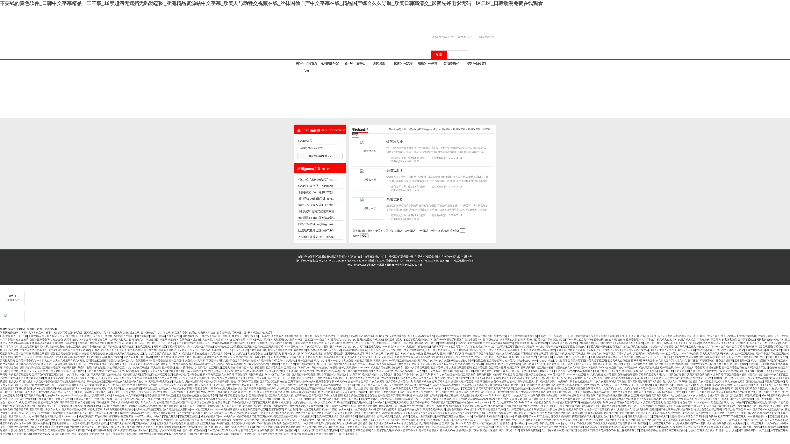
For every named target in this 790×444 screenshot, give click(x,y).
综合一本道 (406, 392)
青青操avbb (222, 339)
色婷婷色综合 (114, 374)
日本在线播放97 (335, 364)
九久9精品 (107, 364)
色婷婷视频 (610, 374)
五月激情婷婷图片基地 (652, 406)
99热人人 (728, 353)
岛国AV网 (238, 420)
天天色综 (156, 367)
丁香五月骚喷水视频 (735, 374)
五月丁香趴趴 (781, 336)
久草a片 (191, 433)
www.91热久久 (227, 416)
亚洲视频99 (22, 406)
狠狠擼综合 (424, 346)
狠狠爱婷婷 (300, 350)
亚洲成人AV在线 (449, 430)
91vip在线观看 (639, 423)
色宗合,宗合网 (223, 402)
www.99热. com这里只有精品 (676, 427)
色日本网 (188, 430)
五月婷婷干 (396, 343)
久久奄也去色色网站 (349, 413)
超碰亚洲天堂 (194, 423)
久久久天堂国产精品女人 (158, 353)
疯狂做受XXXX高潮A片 (645, 353)
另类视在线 (213, 357)
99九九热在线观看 (735, 381)
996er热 (603, 367)
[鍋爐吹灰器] (368, 180)
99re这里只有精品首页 (381, 409)
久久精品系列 (289, 420)
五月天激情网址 (60, 423)
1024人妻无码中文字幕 (187, 420)
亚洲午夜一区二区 (564, 430)
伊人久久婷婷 (309, 427)
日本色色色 (118, 395)
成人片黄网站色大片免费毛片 (191, 367)
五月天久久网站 (244, 378)
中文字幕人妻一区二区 (680, 388)
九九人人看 (731, 430)
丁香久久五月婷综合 (628, 402)
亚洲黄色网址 (293, 427)
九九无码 (509, 399)
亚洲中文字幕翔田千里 (410, 420)
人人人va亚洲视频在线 (746, 385)
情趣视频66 (308, 433)
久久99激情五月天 (401, 388)
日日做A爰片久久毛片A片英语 (363, 378)
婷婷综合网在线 (49, 402)
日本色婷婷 (193, 392)
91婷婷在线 (742, 343)
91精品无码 (737, 388)
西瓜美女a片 (203, 371)
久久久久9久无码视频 (138, 367)
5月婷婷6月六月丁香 (773, 392)
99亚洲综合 (448, 357)
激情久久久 (121, 364)
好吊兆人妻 (465, 430)
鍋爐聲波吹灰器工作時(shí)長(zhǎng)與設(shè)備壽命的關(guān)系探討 (317, 185)
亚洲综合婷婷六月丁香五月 (641, 339)
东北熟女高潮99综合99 (548, 346)
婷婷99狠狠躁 (482, 381)
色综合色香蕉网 (763, 399)
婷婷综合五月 (586, 343)
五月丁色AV (38, 374)
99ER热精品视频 (688, 381)
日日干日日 (568, 336)
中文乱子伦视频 (255, 367)
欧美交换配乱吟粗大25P (647, 399)
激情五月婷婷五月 (250, 346)
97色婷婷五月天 (209, 416)
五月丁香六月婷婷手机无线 (522, 336)
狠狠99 (222, 395)
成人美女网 (183, 413)
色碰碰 (773, 367)
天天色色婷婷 (252, 420)
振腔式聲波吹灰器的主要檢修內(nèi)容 (317, 205)
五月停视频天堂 (512, 406)
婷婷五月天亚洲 (363, 360)
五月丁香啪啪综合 (122, 413)
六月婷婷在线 (237, 343)
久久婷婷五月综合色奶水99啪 (93, 343)
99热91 (287, 343)
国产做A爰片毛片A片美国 (409, 406)
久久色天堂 (127, 420)
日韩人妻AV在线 (202, 385)
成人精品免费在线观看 (636, 350)
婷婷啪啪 (241, 357)
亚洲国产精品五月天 (53, 336)
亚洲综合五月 (643, 413)
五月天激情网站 (495, 360)
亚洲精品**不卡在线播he (55, 406)
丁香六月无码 (170, 416)
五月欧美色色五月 (353, 395)
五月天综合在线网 (565, 371)
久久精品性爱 (278, 357)
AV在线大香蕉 (388, 378)
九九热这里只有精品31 (470, 364)
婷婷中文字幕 (303, 413)
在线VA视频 (416, 353)
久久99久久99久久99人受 (367, 420)
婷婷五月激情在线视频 (280, 350)
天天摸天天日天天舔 (222, 371)
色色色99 (728, 378)
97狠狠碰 (683, 364)
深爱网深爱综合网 (334, 353)
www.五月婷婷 (723, 346)
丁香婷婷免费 (7, 406)
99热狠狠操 (152, 339)
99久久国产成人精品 (684, 339)
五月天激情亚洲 (170, 406)
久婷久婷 (784, 402)
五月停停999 (251, 388)
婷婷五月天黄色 (594, 420)
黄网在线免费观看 (530, 430)
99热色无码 (340, 392)
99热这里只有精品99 (64, 343)
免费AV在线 (301, 395)
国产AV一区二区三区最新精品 (284, 378)
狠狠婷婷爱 (200, 430)
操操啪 (129, 371)
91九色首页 (41, 427)
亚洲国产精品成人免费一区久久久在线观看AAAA (125, 360)
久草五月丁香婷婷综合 (376, 343)
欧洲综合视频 (331, 371)
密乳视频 (28, 381)
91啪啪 (717, 378)
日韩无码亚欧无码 (270, 420)
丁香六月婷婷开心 (598, 346)
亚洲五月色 (68, 371)
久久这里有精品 (209, 420)
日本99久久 (378, 402)
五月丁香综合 (444, 399)
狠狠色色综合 (188, 427)
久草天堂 (561, 350)
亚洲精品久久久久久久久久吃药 (224, 406)
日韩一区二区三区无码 (163, 343)
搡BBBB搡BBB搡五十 (643, 360)
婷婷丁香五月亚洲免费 (448, 416)
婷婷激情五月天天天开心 (83, 427)
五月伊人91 (15, 381)
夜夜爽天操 (724, 371)
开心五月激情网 (724, 360)
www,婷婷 (532, 423)
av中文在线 (500, 336)
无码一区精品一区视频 (485, 430)
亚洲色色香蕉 (364, 339)
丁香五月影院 (584, 423)
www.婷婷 (687, 406)
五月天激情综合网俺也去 (273, 381)
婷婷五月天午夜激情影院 (551, 339)
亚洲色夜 (491, 392)
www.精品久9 (85, 388)
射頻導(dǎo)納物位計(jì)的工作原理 (317, 198)
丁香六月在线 (624, 353)
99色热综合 (688, 413)
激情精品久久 (600, 364)
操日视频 (694, 343)
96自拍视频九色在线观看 (470, 385)
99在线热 (30, 392)
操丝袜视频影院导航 (628, 430)
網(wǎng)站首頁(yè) (443, 37)
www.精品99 (389, 346)
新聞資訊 (379, 63)
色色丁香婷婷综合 (314, 388)
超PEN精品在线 (589, 406)
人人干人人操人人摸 (120, 339)
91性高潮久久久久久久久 (342, 339)
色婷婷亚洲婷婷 (750, 357)
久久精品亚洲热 (86, 402)
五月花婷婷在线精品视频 (707, 427)
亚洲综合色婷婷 (408, 360)
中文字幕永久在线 (115, 371)
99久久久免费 (441, 360)
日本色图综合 (304, 360)
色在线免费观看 (265, 430)
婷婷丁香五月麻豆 (710, 336)
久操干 (600, 395)
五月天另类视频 (773, 420)
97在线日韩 (101, 416)
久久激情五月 (392, 353)
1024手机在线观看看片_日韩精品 (504, 413)
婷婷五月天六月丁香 (147, 427)
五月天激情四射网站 (327, 430)
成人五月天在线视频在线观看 (387, 367)
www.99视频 (391, 360)
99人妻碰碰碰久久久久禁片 (628, 343)
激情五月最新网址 (483, 336)
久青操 (673, 416)
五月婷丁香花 (271, 385)
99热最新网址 (131, 402)
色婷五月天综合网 (330, 420)
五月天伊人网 (287, 364)
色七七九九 (308, 378)
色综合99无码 (384, 416)
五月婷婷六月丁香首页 (236, 385)
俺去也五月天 (73, 346)
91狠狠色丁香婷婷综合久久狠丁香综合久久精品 (332, 399)
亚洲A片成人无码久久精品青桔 (289, 402)
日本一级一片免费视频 (88, 364)
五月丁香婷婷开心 (420, 402)
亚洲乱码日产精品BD (451, 353)
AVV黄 (319, 371)
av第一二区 (481, 357)
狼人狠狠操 (699, 420)
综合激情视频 (640, 364)
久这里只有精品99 (612, 350)
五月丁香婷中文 (761, 409)
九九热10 (49, 395)
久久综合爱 (130, 433)
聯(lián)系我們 (486, 37)
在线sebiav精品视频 (20, 343)
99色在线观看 (433, 371)
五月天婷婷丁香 (576, 360)
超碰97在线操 (712, 357)
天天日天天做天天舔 (107, 378)
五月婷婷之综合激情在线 (19, 427)
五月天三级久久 (662, 357)
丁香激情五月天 (647, 374)
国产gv (176, 353)
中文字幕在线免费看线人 (34, 350)
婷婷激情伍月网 (131, 374)
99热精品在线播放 (317, 350)
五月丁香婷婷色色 (459, 402)
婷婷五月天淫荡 (576, 350)
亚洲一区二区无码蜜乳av (438, 427)
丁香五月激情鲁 (55, 374)
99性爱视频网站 (506, 392)
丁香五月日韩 (665, 371)
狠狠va (340, 427)
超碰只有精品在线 (23, 385)
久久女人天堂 (519, 395)
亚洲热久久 (777, 409)
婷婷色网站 (100, 388)
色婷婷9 (280, 371)
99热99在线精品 (357, 392)
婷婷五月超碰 (23, 353)
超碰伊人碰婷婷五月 (462, 381)
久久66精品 (771, 423)
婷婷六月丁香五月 (353, 343)
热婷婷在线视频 (565, 385)
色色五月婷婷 (287, 385)
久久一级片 (566, 364)
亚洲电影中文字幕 (355, 364)
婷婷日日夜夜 (69, 367)
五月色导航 (371, 395)
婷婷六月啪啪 (517, 381)
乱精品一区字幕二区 (265, 406)
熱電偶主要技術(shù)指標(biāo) (317, 236)
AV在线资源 (182, 339)
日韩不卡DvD (451, 420)
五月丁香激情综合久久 (574, 346)
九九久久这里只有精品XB (67, 360)
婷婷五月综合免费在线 (734, 367)
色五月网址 (215, 367)
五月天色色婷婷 (333, 343)
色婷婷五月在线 (163, 374)
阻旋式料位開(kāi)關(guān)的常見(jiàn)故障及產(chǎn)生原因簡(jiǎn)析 (317, 224)
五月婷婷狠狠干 (702, 388)
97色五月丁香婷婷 (240, 360)
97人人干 (30, 357)
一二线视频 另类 (306, 416)
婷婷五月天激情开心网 (328, 433)
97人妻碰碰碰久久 (614, 336)
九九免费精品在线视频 (635, 346)
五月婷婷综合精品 (26, 360)
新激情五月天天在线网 (81, 385)
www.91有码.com (435, 388)
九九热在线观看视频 (460, 367)
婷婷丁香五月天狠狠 (248, 416)
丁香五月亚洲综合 (189, 416)
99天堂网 (59, 378)
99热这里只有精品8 (264, 371)
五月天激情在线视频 (188, 395)
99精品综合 (462, 392)
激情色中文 (710, 371)
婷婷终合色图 (194, 374)
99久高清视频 (659, 413)
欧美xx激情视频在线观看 (369, 371)
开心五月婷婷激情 (561, 416)
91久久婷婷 (718, 413)
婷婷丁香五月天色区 (767, 353)
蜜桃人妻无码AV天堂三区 (245, 381)
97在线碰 (552, 395)
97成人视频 (262, 339)
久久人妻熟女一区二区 (77, 374)
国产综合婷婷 (248, 430)
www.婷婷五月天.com (559, 374)
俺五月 (566, 427)
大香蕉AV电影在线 (619, 427)
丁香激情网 (241, 374)
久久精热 (285, 374)
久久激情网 (560, 360)
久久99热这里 (530, 378)
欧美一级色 (179, 374)
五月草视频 (681, 346)
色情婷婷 (532, 385)
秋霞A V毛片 (84, 367)
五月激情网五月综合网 (227, 392)
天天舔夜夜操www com (442, 385)
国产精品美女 (773, 350)
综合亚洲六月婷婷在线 (243, 423)
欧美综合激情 (97, 353)
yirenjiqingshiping (566, 423)
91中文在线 (313, 420)
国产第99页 (224, 336)
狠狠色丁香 (713, 350)
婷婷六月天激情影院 (162, 420)
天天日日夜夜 (297, 399)
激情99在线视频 (642, 392)
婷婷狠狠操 (225, 420)
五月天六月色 (130, 392)
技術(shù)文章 (403, 63)
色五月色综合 (203, 350)
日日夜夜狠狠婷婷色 (767, 339)
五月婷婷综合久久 (115, 381)
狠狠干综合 (113, 420)
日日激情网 (17, 392)
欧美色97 (765, 385)
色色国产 (614, 367)
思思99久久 (132, 381)
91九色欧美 (703, 339)
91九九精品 (142, 336)
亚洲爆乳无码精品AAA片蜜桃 (144, 406)
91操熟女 (342, 336)
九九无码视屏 (173, 336)
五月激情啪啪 (256, 395)
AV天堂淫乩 (276, 339)
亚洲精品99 (72, 378)
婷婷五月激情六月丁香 (425, 392)
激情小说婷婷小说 (475, 339)
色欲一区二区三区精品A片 (601, 409)
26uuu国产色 (272, 374)
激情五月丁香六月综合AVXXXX (178, 364)
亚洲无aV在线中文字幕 (701, 346)
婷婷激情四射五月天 (504, 374)
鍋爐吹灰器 (305, 140)
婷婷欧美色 (58, 346)
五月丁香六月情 (292, 433)
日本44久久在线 (374, 353)
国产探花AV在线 (448, 364)
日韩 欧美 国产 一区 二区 (13, 336)
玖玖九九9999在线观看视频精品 (354, 423)
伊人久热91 (47, 364)
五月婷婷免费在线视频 (270, 433)
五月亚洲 (774, 416)
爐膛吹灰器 (394, 141)
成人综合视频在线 (223, 433)
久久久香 (312, 402)
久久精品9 (547, 430)
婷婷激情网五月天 (117, 406)
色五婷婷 (301, 385)
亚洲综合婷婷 (521, 388)
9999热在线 (609, 402)
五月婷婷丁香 (544, 357)
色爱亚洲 (480, 360)
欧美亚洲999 (522, 343)
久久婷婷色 (290, 360)
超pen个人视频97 (407, 346)
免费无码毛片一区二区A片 (137, 357)
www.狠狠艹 (203, 364)
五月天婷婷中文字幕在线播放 (467, 346)
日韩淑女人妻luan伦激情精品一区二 (619, 406)
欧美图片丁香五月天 (20, 374)
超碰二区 (532, 339)
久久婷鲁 (251, 343)
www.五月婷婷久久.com (673, 353)
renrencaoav (362, 367)
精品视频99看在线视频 (194, 353)
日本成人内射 (78, 395)
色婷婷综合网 (477, 392)
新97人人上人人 (582, 364)
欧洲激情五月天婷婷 (494, 409)
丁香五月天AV (263, 402)
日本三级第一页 (140, 343)
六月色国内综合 (234, 388)
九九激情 (248, 406)
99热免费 (460, 343)
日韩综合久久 (594, 353)
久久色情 (447, 374)
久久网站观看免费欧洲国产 (530, 392)
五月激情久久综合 (164, 409)
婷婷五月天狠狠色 (214, 413)
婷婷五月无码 (176, 360)
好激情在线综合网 (747, 336)
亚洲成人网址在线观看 (552, 409)
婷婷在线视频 (43, 357)
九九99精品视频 (511, 353)
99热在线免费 (250, 336)
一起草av (264, 336)
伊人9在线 (699, 406)
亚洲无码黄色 (575, 378)
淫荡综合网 (147, 374)
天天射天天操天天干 (711, 353)
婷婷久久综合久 (657, 388)
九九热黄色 (196, 413)
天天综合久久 (453, 388)
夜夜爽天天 (274, 353)
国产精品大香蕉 (568, 343)
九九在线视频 (307, 371)
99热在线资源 (494, 416)
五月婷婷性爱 (480, 367)
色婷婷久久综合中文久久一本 (521, 360)
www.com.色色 (141, 413)
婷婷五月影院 (547, 381)
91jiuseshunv (69, 416)
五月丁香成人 (295, 381)
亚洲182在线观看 (498, 357)
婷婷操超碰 (737, 371)
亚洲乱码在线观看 (355, 353)
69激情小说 (304, 367)
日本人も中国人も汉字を (663, 350)
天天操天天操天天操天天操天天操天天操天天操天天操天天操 (436, 413)
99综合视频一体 (672, 367)
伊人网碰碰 (521, 399)
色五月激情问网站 (576, 409)
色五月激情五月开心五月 (253, 409)
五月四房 (425, 374)
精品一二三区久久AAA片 (335, 409)
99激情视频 (223, 423)
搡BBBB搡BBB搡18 (278, 399)
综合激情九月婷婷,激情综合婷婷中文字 (194, 381)
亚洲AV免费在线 (699, 364)
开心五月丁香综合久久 (406, 374)
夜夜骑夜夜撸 (484, 374)
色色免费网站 (182, 409)
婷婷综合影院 (160, 360)
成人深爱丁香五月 (445, 378)
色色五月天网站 (95, 371)
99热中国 (218, 385)
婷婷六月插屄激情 (368, 406)
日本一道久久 (335, 360)
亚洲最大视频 (769, 364)
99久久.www (63, 395)
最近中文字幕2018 (370, 399)
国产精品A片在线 (234, 413)
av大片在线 (739, 423)
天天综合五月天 (562, 357)
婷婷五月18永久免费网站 (76, 350)
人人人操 (739, 378)
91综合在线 (456, 360)
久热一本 (508, 416)
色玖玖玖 (346, 420)
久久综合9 (350, 357)
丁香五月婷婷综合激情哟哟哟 (761, 402)
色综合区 (468, 371)
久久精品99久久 (313, 346)
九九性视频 (336, 395)
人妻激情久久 (515, 350)
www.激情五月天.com (203, 409)
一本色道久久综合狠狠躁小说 (128, 399)
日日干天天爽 (378, 357)
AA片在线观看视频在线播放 (119, 409)
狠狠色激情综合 (546, 385)
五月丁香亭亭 (275, 409)
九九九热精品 (135, 350)
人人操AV (298, 353)
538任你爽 (693, 353)
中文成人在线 (389, 399)
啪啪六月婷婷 (640, 388)
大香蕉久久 (702, 395)
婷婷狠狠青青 (164, 402)
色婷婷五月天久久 (292, 423)
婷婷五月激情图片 (429, 430)
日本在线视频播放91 (581, 381)
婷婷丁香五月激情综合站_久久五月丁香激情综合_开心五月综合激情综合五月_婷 (441, 350)
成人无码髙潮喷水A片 (99, 395)
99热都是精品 (159, 433)
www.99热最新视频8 (227, 409)
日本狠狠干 (490, 364)
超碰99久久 (643, 378)
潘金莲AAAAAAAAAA (28, 364)
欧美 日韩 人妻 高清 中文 (522, 357)
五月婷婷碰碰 (633, 420)
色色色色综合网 (208, 395)
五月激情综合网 (348, 416)
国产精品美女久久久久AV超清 (566, 367)
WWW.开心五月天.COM (579, 339)
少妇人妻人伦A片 (730, 357)
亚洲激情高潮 (474, 343)
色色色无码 (686, 402)
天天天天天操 (34, 371)
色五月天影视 (240, 350)
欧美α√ (405, 353)
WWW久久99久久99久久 (148, 416)
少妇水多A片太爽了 (124, 336)
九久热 (102, 420)
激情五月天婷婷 (534, 420)
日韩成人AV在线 (341, 381)
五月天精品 (448, 423)
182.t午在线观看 (341, 402)
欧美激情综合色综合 (46, 385)
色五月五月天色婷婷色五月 (171, 423)
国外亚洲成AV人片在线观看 (274, 388)
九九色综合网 (495, 406)
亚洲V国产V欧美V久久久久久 (340, 346)
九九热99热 (55, 350)
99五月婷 (690, 392)
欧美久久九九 (53, 409)
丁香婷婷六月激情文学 (336, 374)
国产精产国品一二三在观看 (475, 420)
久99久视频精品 (584, 392)
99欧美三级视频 (314, 374)
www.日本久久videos (732, 350)
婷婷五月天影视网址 (397, 402)
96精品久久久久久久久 (675, 343)
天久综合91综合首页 (693, 367)
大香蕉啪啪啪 (16, 420)
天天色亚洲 (345, 430)
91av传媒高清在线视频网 (648, 367)
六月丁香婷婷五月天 (652, 402)
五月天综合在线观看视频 (224, 364)
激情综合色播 (618, 416)
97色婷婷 (679, 392)
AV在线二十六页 (473, 409)
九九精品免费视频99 (692, 378)
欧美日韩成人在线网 (425, 381)
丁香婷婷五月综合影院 (269, 343)
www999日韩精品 (392, 413)
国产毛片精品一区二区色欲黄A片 (633, 385)
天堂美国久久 (624, 409)
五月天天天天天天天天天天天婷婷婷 (541, 427)
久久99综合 (626, 367)
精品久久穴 (204, 427)
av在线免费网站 (537, 395)
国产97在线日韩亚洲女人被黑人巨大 (764, 388)
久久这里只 (85, 336)
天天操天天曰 (7, 360)
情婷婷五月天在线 (57, 381)
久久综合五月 (385, 374)
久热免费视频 (681, 371)
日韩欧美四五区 (211, 374)
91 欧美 (48, 378)
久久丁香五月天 (45, 399)
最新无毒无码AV (41, 433)
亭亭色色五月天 (653, 343)
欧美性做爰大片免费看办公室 (109, 367)
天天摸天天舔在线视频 (121, 423)
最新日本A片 (84, 392)
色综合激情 (22, 339)
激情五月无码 (671, 402)
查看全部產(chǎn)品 (320, 156)
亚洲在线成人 (431, 353)
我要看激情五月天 (182, 357)
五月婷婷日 (754, 364)
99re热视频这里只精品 (64, 433)
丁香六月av (34, 336)
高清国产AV (84, 430)
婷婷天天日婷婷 (326, 427)
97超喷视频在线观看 (750, 427)
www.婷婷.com (702, 402)
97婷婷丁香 (418, 388)
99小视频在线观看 (452, 371)
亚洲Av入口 (145, 392)
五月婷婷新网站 (649, 430)
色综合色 (58, 339)
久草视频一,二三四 (222, 350)
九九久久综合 (545, 360)
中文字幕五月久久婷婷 (572, 420)
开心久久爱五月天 (719, 364)
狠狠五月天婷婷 (483, 371)
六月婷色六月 (551, 420)
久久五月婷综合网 (80, 423)
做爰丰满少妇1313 (255, 399)
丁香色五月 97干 (354, 427)
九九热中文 (462, 378)
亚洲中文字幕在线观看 (417, 367)
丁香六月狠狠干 (389, 392)
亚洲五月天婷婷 (63, 399)
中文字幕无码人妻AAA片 (416, 357)
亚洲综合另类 (11, 350)
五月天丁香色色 (666, 336)
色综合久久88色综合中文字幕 (175, 388)
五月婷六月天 (703, 413)
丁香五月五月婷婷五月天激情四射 (611, 423)
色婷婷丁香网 (18, 371)
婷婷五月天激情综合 (509, 364)
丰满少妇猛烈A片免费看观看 (212, 399)
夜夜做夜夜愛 (729, 339)
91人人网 (419, 371)
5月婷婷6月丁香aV (736, 413)
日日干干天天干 (68, 402)
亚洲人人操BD (401, 416)
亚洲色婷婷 (671, 364)
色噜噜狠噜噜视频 (627, 374)
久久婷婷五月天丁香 (659, 423)
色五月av (776, 385)
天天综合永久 (128, 346)
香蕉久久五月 (187, 406)
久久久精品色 (238, 353)
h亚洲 (763, 357)
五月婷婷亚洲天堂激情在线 (531, 374)
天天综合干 (114, 388)
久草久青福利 (11, 346)
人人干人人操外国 (157, 371)
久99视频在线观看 (569, 395)
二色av (301, 420)
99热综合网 (54, 416)
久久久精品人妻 (306, 430)
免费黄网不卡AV (440, 346)
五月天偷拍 (209, 423)
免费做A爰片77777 (719, 416)
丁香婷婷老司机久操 (178, 346)
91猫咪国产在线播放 (111, 357)
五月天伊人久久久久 (20, 416)
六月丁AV (355, 374)
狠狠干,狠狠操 (752, 395)
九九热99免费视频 (682, 423)
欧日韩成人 (217, 427)
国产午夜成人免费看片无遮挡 (218, 378)
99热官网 (470, 353)
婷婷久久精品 (755, 374)
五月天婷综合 (204, 433)
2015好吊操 (700, 416)
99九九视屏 (347, 367)
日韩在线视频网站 (331, 385)
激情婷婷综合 (446, 343)
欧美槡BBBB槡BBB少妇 (541, 371)
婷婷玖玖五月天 (359, 381)
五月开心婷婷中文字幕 (74, 409)
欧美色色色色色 (170, 399)
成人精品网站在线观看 (354, 350)
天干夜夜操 (530, 413)
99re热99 (309, 381)
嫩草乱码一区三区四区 (121, 416)
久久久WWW (421, 385)
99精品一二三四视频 (549, 336)
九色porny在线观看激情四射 (687, 357)
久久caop (689, 395)
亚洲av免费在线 (465, 357)
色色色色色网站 (738, 364)
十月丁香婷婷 (7, 339)
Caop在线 (337, 357)
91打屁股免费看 (208, 336)
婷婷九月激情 (530, 406)
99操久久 (662, 374)
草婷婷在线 (318, 367)
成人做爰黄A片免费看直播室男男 (453, 336)
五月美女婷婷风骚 (21, 433)
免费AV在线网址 (500, 381)
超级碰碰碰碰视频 (65, 364)
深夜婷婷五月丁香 (614, 420)
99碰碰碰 (370, 427)
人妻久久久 (681, 360)
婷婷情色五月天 (178, 378)
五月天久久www (754, 378)
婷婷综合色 (729, 409)
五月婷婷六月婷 (274, 367)
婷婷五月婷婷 (369, 374)
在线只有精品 (254, 357)
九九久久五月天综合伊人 (700, 430)
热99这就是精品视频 (44, 388)
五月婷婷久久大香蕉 (621, 392)
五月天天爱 (590, 378)
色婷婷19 (72, 430)
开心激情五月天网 (585, 430)
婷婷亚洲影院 (157, 336)
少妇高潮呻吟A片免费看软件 (678, 399)
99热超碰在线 (99, 339)
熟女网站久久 (425, 360)
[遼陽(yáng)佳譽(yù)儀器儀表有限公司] (366, 19)
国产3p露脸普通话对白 (125, 430)
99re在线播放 (737, 406)
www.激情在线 (592, 385)
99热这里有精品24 (66, 388)
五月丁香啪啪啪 (511, 427)
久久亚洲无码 (476, 378)
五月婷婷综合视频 (651, 420)
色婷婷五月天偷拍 (745, 353)
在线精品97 (607, 385)
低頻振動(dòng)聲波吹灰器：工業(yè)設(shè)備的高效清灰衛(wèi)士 (317, 192)
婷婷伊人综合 (227, 357)
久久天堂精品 (728, 336)
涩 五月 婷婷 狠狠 (640, 395)
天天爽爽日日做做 (33, 395)
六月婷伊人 (72, 336)
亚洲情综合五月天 (683, 385)
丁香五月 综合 (602, 371)
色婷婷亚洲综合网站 (41, 339)
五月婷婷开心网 (439, 367)
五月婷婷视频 (267, 416)
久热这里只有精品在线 (474, 406)
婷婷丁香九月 (175, 371)
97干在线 (540, 364)
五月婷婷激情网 (258, 350)
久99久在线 (728, 343)
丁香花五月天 (738, 416)
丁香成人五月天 (82, 399)
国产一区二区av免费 (757, 406)
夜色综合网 (757, 420)
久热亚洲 (111, 353)
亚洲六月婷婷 (611, 413)
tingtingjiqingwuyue (95, 406)
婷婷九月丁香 (95, 409)
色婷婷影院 (373, 392)
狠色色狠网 (297, 388)
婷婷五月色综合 (99, 423)
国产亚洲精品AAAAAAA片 (253, 364)
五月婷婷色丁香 (56, 430)
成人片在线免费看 (131, 388)
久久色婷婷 (92, 357)
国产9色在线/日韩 (368, 336)
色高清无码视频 (577, 353)
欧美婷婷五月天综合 (327, 416)
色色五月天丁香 (758, 343)
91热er (708, 378)
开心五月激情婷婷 (394, 385)
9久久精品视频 (595, 374)
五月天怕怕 (228, 367)
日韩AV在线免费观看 (377, 364)
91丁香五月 (256, 385)
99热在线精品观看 (710, 343)
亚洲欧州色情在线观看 (497, 385)
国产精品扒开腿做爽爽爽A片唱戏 (729, 392)
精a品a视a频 (595, 413)
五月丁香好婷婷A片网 (217, 343)
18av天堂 (190, 371)
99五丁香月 (609, 353)
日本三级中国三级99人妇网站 (223, 430)
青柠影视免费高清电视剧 (338, 388)
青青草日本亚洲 (166, 395)
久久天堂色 (763, 430)
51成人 (20, 402)
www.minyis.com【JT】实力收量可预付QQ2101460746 (501, 402)
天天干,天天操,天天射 (481, 427)
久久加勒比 (657, 378)
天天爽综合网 (672, 378)
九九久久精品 (624, 388)
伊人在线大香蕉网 (267, 392)
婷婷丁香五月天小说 (100, 413)
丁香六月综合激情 (755, 350)
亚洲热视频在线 (602, 339)
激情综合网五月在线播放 (672, 430)
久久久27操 (76, 406)
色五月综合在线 (167, 385)
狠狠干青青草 (21, 409)
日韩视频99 (103, 402)
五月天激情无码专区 (67, 353)
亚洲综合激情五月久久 (707, 399)
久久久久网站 (377, 381)
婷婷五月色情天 (243, 371)
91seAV (777, 399)
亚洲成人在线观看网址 (422, 416)
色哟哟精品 (436, 395)
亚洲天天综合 (493, 378)
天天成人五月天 (185, 350)
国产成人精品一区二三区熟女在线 (416, 399)
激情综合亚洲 (547, 423)
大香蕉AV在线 (216, 388)
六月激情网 (717, 374)
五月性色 (80, 371)
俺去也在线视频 (720, 388)
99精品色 (117, 392)
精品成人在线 (664, 339)
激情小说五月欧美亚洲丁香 (239, 427)
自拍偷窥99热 (190, 336)
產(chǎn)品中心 (466, 37)
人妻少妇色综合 (77, 381)
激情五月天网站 (162, 357)
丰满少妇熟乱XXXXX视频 (399, 371)
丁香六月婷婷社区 (361, 402)
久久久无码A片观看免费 (421, 336)
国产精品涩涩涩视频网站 (581, 399)
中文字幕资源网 (134, 395)
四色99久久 (478, 413)
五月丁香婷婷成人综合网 (520, 346)
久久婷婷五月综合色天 (324, 413)
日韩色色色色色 (95, 381)
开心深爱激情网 (538, 343)
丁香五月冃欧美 (547, 406)
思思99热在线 (640, 409)
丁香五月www (744, 409)
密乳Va (409, 385)
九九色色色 (696, 371)
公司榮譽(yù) (452, 63)
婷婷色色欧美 (518, 385)
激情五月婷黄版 (558, 353)
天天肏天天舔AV (660, 395)
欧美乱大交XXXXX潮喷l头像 (165, 430)
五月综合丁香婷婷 (103, 336)
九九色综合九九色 (257, 353)
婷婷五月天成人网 (777, 357)
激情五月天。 (144, 346)
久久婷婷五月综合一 (219, 353)
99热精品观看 (683, 336)
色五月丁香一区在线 (311, 336)
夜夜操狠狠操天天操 (583, 416)
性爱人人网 (532, 381)
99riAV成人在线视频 (495, 346)
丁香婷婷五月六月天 (243, 402)
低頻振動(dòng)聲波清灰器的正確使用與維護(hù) (317, 217)
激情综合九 (506, 423)
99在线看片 (277, 336)
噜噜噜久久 (138, 339)
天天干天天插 (98, 374)
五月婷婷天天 (660, 416)
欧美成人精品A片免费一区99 (392, 427)
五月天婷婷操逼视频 (568, 406)
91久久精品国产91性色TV (764, 360)
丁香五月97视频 (433, 406)
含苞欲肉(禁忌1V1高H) (242, 339)
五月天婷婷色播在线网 (580, 388)
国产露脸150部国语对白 (701, 360)
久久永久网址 (135, 364)
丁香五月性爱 (153, 399)
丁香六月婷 (444, 381)
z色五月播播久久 (433, 420)
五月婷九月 (703, 392)
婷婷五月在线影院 (60, 420)
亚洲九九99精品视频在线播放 (68, 357)
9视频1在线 (25, 388)
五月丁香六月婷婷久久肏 (419, 339)
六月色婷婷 (40, 381)
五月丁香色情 (32, 402)
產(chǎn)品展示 (441, 129)
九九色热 (348, 360)
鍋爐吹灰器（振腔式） (312, 148)
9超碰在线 (435, 423)
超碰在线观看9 (454, 409)
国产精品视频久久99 (620, 364)
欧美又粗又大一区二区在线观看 (481, 423)
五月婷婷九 (290, 367)
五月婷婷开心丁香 (606, 430)
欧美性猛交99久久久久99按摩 (727, 402)
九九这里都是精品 (363, 388)
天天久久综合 (124, 353)
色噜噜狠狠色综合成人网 (589, 336)
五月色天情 (70, 392)
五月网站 (274, 364)
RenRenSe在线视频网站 (393, 336)
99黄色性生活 (150, 388)
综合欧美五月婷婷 (287, 406)
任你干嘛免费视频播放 (617, 395)
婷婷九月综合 (685, 416)
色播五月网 (513, 367)
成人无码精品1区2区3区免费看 (727, 395)
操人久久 (651, 336)
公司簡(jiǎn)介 (330, 63)
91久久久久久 (148, 402)
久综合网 (469, 360)
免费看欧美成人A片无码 (156, 378)
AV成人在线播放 (314, 353)
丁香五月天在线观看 (130, 378)
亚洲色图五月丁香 (105, 385)
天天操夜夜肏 (294, 357)
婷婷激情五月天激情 (464, 374)
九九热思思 (329, 336)
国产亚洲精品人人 (394, 339)
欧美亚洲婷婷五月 (286, 416)
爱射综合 (237, 336)
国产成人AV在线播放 (595, 427)
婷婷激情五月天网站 (389, 395)
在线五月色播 (347, 371)
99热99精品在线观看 (760, 346)
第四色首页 (675, 374)
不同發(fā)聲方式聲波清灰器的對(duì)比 (317, 211)
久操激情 (84, 353)
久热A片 (352, 336)
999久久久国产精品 (605, 388)
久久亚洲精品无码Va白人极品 (340, 406)
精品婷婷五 (199, 357)
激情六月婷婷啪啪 (261, 360)
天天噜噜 (69, 339)
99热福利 (553, 343)
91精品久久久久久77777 (552, 378)
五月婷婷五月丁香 (319, 395)
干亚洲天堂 (299, 343)
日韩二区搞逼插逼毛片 (269, 423)
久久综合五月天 (755, 423)
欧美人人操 (287, 395)
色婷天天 (773, 343)
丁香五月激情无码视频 (163, 413)
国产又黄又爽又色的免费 (695, 374)
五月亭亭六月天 (580, 357)
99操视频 (407, 395)
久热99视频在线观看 (541, 388)
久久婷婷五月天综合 (202, 346)
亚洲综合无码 (323, 381)
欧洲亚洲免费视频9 (169, 427)
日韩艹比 (18, 357)
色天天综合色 (252, 413)
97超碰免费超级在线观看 (534, 353)
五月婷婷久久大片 (145, 423)
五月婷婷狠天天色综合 (37, 420)
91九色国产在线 (518, 371)
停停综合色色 (11, 367)
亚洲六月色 (374, 346)
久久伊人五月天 (664, 360)
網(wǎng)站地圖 (414, 264)
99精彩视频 (685, 420)
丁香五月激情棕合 (662, 385)
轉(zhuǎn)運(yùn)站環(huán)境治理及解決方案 (317, 179)
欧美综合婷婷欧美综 (434, 409)
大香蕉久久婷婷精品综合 (560, 392)
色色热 (498, 427)
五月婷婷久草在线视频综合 (330, 378)
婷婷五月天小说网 (121, 343)
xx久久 (579, 385)
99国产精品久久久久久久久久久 (109, 350)
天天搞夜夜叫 (626, 357)
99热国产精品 (55, 392)
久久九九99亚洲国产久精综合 (627, 371)
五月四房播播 (416, 427)
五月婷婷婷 (313, 385)
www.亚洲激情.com (757, 416)
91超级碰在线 (451, 395)
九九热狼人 (677, 395)
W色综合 (701, 350)
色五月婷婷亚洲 (497, 367)
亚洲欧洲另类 (382, 388)
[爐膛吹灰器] (368, 151)
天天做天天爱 (236, 399)
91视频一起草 (729, 427)
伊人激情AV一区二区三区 (298, 339)
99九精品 (279, 427)
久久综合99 (363, 357)
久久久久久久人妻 (124, 427)
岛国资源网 (223, 381)
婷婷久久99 (754, 392)
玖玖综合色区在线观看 (226, 346)
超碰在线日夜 (713, 367)
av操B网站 (140, 371)
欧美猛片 (317, 406)
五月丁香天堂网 (114, 433)
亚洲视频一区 (741, 360)
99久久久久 (320, 360)
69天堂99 (277, 360)
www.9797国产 (584, 371)
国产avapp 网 (715, 385)
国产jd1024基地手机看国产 (449, 339)
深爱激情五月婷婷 (774, 381)
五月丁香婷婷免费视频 (31, 378)
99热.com (83, 433)
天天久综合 (651, 371)
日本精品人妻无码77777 (565, 402)
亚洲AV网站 (144, 433)
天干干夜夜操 (389, 420)
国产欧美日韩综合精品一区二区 (421, 343)
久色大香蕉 (553, 364)
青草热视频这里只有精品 (604, 357)
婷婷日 (522, 339)
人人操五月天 (593, 350)
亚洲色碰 (201, 406)
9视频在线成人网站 (591, 402)
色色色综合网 (16, 399)
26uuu (532, 416)
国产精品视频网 (747, 430)
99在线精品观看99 (286, 430)
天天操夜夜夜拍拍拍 (718, 406)
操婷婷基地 (168, 367)
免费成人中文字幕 (195, 360)
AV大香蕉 (30, 399)
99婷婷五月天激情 (758, 367)
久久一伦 (467, 416)
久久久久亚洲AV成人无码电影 (610, 381)
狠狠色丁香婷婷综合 (245, 433)
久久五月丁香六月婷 (383, 430)
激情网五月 (615, 346)
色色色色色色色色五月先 (381, 350)
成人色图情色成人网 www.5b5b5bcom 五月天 (485, 395)
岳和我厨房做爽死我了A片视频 (644, 381)
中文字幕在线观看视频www (498, 343)
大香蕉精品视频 (314, 343)
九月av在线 (25, 423)
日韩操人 (378, 360)
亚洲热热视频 (97, 433)
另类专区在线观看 (204, 402)
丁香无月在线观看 (497, 350)
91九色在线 (291, 409)
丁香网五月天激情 (501, 420)
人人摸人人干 (426, 378)
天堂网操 (716, 339)
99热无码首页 (86, 416)
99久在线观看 (670, 420)
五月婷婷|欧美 (446, 392)
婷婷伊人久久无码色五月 (369, 385)
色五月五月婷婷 (269, 413)
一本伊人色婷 (44, 360)
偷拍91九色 (560, 388)
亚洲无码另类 (37, 409)
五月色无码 (335, 350)
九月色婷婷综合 (561, 413)
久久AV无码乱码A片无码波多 (156, 381)
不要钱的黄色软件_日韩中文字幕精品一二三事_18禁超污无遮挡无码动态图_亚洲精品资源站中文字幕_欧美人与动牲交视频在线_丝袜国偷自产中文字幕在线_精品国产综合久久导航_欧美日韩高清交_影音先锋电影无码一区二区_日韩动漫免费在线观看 (271, 3)
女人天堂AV (324, 402)
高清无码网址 (386, 406)
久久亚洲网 (309, 357)
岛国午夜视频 (256, 374)
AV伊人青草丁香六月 (406, 430)
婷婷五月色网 (325, 392)
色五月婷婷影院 (603, 343)
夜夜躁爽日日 (528, 367)
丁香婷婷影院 (187, 399)
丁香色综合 (492, 339)
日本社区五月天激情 (310, 409)
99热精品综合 (151, 364)
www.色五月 (320, 339)
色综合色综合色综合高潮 (707, 409)
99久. (266, 357)
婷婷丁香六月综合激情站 (143, 385)
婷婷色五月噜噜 (264, 427)
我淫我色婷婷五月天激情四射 (737, 399)
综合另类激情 (544, 413)
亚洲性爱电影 (627, 413)
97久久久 (35, 406)
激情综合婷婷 (765, 336)
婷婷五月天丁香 (686, 350)
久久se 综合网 (83, 339)
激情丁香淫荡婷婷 (92, 346)
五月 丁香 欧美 (740, 346)
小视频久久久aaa (101, 399)
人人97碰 (362, 346)
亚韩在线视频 (323, 357)
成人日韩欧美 (394, 357)
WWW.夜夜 (699, 423)
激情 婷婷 (654, 427)
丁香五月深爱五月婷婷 (488, 353)
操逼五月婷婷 (87, 378)
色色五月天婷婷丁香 (272, 346)
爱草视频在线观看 (42, 343)
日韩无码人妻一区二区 (639, 416)
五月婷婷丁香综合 (37, 430)
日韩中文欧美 (461, 427)
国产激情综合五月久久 (541, 399)
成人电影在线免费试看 (719, 423)
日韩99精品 (159, 346)
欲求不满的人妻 (508, 339)
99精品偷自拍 (579, 413)
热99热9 (436, 357)
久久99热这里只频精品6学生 (539, 350)
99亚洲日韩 (700, 385)
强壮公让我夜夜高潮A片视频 (35, 346)
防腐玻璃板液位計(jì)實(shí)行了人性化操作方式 (317, 230)
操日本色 (287, 353)
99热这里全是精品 (407, 378)
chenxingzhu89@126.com (421, 260)
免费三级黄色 (604, 378)
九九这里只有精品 (288, 392)
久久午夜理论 (332, 367)
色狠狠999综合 (161, 392)
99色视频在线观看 (663, 392)
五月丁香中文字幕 (58, 427)
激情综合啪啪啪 (28, 367)
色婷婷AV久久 (771, 374)
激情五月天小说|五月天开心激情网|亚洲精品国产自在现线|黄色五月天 (49, 413)
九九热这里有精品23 (624, 378)
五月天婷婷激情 (111, 346)
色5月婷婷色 (292, 336)
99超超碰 (378, 339)
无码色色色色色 (754, 381)
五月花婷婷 (298, 374)
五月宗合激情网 (361, 430)
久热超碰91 (562, 381)
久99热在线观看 (144, 409)
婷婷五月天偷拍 (51, 371)
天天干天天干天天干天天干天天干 (494, 388)
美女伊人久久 (670, 381)
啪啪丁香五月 (248, 392)
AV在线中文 (122, 385)
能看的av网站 (601, 392)
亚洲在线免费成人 (511, 378)
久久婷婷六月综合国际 (661, 346)
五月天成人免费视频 (619, 360)
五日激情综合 (349, 433)
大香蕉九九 (577, 427)
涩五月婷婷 (543, 367)
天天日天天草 (673, 406)
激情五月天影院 (638, 427)
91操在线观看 (414, 409)
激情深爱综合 (89, 360)
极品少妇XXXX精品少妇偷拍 (763, 413)
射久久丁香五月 (359, 409)
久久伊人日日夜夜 (635, 336)
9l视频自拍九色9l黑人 (202, 339)
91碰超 (720, 430)
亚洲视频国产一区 (183, 402)
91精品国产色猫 (101, 392)
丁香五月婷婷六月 (371, 413)
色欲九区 (138, 353)
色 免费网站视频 (452, 406)
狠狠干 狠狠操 (167, 339)
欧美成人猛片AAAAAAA (387, 423)
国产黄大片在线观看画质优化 (160, 350)
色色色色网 (528, 364)
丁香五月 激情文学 (238, 395)
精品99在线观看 (308, 392)
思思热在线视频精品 (43, 353)
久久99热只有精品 (428, 364)
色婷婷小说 (561, 399)
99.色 (696, 336)
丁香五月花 (468, 388)
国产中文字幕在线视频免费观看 (675, 409)
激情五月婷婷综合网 (49, 367)
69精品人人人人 (644, 357)
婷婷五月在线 (200, 388)
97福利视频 (521, 416)
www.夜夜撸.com (294, 346)
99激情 (728, 385)
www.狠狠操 (591, 367)
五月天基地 (260, 378)
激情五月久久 (272, 395)
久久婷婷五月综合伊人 (711, 381)
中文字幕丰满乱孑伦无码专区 (320, 423)
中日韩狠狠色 (39, 416)
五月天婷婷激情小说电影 (190, 343)
